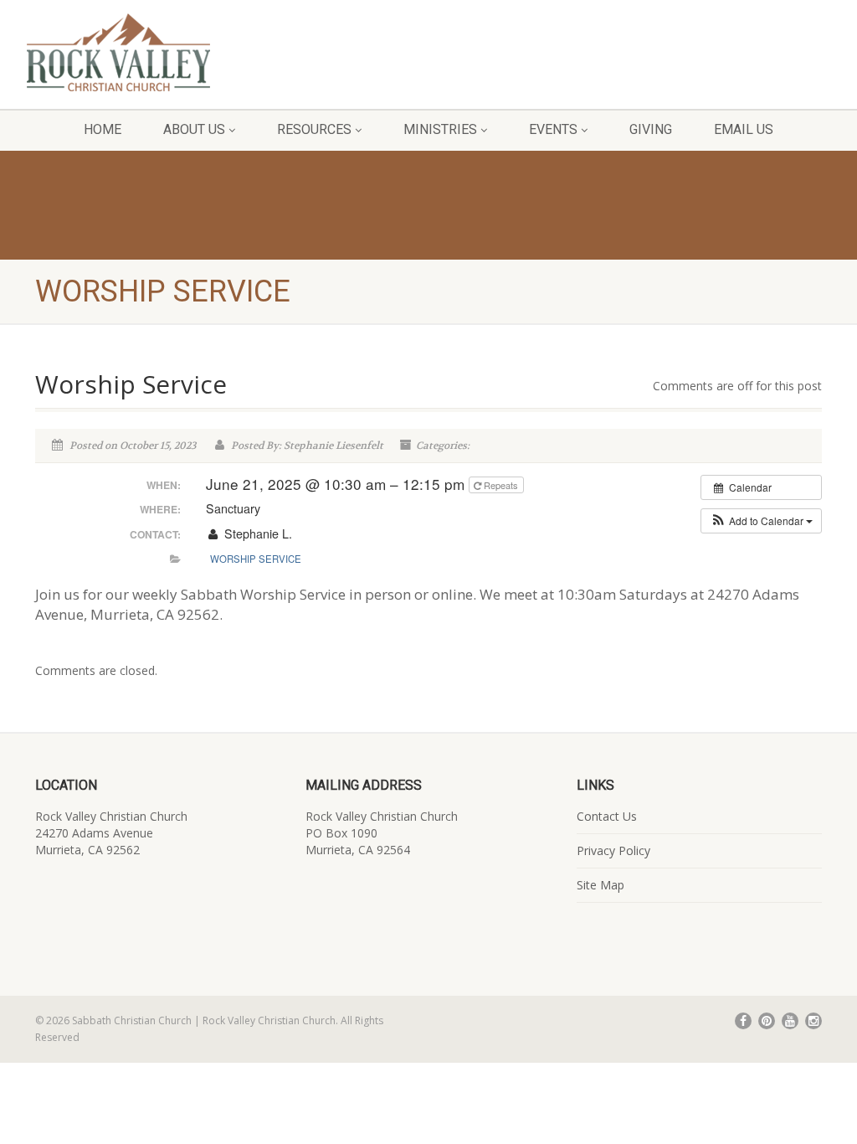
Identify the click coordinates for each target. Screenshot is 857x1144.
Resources (314, 129)
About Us (194, 129)
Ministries (440, 129)
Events (553, 129)
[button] (761, 521)
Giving (650, 129)
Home (102, 129)
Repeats (501, 485)
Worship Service (255, 558)
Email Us (743, 129)
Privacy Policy (613, 850)
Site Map (600, 885)
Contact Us (607, 816)
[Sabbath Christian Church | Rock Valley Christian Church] (143, 52)
